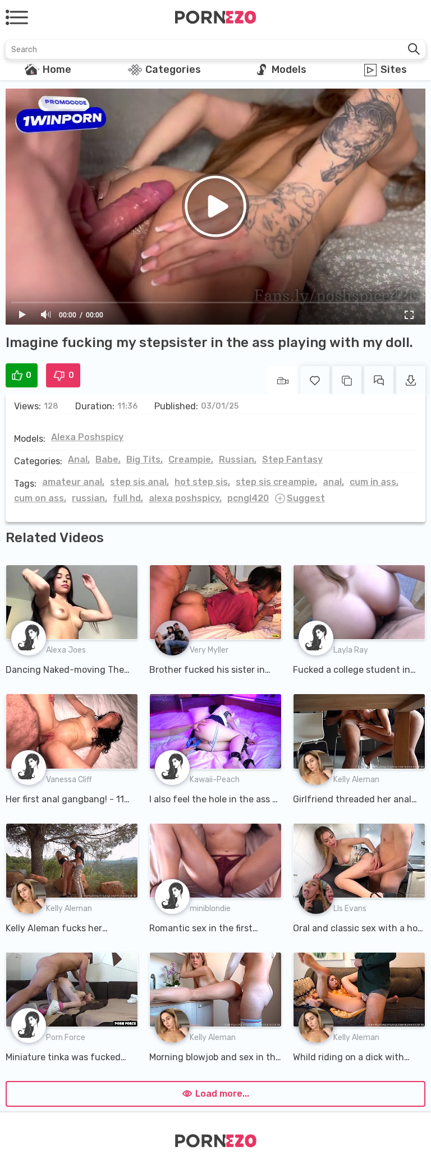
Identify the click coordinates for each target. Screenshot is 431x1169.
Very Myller (209, 650)
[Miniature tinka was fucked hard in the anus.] (72, 989)
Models (289, 69)
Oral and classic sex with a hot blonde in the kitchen (357, 929)
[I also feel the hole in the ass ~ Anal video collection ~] (215, 731)
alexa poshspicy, (185, 498)
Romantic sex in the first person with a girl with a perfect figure (201, 929)
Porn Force (65, 1037)
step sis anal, (139, 482)
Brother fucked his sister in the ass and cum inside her (207, 670)
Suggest (306, 498)
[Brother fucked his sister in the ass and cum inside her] (215, 602)
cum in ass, (374, 482)
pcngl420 (248, 498)
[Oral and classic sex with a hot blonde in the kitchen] (359, 860)
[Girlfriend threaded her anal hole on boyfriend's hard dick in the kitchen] (359, 731)
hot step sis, (202, 482)
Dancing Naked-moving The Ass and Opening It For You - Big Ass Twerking (66, 670)
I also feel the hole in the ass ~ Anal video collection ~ (213, 800)
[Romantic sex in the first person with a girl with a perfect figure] (215, 860)
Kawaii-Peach (215, 779)
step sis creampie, (276, 482)
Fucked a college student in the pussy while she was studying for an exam (351, 670)
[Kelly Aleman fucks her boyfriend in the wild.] (72, 860)
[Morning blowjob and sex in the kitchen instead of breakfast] (215, 989)
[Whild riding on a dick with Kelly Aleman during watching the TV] (359, 989)
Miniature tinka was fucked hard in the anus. (63, 1058)
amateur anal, (73, 482)
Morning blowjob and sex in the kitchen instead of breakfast (215, 1058)
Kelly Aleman (356, 779)
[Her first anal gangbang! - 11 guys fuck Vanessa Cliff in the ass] (72, 731)
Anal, (79, 459)
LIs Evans (349, 908)
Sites (393, 69)
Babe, (108, 459)
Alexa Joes (66, 650)
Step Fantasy (292, 459)
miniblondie (210, 908)
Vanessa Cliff (69, 779)
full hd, (128, 498)
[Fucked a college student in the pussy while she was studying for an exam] (359, 602)
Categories (173, 69)
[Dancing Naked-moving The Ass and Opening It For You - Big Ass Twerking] (72, 602)
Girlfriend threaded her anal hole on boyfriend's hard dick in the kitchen (354, 800)
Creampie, (190, 459)
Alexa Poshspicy (87, 437)
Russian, (237, 459)
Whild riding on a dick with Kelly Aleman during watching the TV (356, 1058)
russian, (89, 498)
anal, (333, 482)
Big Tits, (144, 459)
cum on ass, (40, 498)
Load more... (222, 1093)
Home (57, 69)
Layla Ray (350, 650)
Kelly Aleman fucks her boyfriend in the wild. (54, 929)
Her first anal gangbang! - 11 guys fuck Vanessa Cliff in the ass (68, 800)
